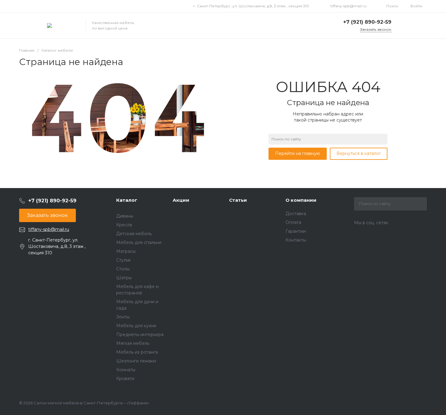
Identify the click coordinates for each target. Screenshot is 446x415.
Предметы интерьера (140, 334)
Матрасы (126, 251)
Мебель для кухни (136, 325)
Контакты (296, 240)
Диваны (124, 216)
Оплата (293, 222)
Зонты (123, 317)
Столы (123, 269)
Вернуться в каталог (358, 153)
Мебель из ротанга (137, 352)
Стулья (123, 260)
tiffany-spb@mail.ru (348, 6)
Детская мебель (134, 233)
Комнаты (125, 369)
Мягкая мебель (132, 343)
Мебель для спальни (138, 242)
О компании (301, 200)
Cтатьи (238, 200)
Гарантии (296, 231)
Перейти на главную (297, 153)
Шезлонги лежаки (136, 361)
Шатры (124, 277)
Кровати (125, 378)
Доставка (296, 213)
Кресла (124, 225)
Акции (181, 200)
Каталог (126, 200)
